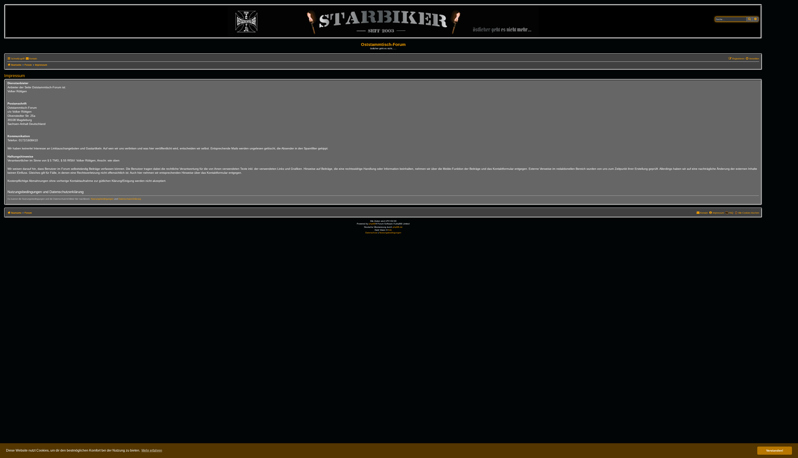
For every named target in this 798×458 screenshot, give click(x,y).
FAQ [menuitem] (731, 213)
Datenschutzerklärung (129, 199)
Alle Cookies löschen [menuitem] (748, 213)
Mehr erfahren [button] (152, 450)
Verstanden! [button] (774, 450)
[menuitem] (31, 58)
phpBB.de (398, 227)
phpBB (372, 224)
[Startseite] (383, 21)
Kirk (390, 230)
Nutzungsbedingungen (102, 199)
